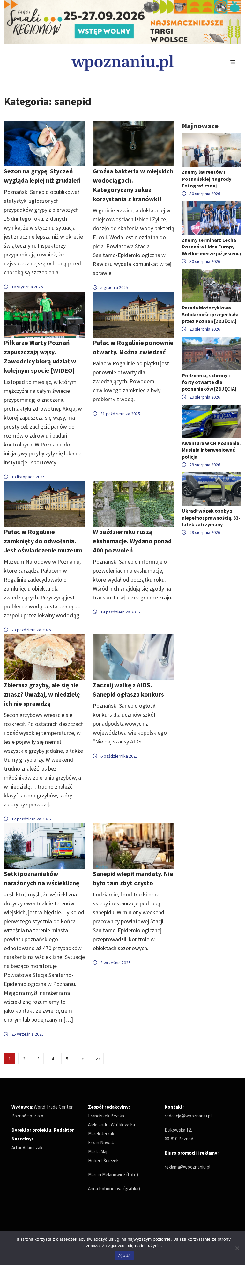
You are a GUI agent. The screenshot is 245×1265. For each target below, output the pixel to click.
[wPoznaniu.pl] (122, 62)
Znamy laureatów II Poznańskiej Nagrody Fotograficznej (206, 178)
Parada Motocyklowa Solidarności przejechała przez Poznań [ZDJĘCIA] (210, 314)
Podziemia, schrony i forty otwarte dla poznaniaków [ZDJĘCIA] (209, 382)
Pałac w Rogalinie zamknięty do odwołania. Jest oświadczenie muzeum (43, 541)
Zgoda (124, 1255)
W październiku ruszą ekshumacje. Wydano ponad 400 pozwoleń (132, 541)
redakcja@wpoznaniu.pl (188, 1116)
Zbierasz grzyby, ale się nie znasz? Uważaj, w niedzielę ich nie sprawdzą (42, 694)
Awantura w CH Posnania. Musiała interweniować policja (211, 450)
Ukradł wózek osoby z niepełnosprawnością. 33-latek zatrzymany (211, 517)
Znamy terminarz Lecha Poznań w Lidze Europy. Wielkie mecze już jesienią (211, 246)
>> (98, 1059)
